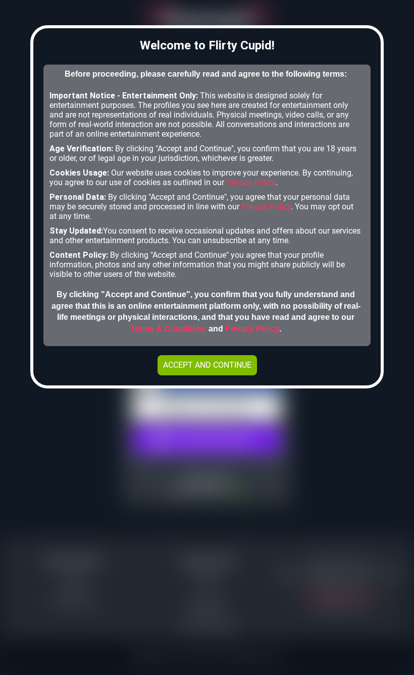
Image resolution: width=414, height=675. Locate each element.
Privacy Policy (251, 182)
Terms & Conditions (168, 328)
